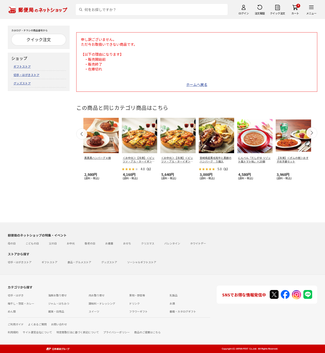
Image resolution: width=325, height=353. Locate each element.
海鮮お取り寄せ (57, 295)
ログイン (244, 13)
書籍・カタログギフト (183, 311)
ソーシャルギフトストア (141, 262)
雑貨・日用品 (56, 311)
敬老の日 (90, 243)
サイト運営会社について (37, 332)
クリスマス (147, 243)
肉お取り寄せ (97, 295)
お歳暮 (109, 243)
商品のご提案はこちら (147, 332)
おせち (127, 243)
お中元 (71, 243)
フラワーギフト (138, 311)
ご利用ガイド (16, 324)
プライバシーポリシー (116, 332)
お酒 (172, 303)
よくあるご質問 (37, 324)
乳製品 (174, 295)
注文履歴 (260, 13)
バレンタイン (172, 243)
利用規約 (13, 332)
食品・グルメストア (79, 262)
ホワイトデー (198, 243)
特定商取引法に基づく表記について (77, 332)
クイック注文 (277, 13)
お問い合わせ (59, 324)
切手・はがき (16, 295)
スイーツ (94, 311)
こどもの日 (32, 243)
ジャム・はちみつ (58, 303)
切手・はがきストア (26, 75)
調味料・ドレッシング (102, 303)
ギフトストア (22, 66)
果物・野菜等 (137, 295)
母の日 (12, 243)
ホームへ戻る (196, 84)
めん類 (12, 311)
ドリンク (134, 303)
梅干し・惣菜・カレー (21, 303)
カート (295, 13)
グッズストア (22, 83)
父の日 (53, 243)
